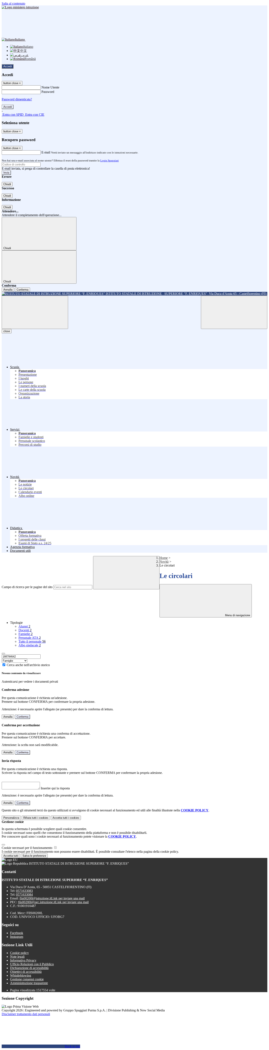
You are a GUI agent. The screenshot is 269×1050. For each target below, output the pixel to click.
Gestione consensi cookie (27, 979)
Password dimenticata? (17, 99)
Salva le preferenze (34, 855)
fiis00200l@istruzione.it (52, 898)
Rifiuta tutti (35, 817)
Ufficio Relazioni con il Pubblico (32, 964)
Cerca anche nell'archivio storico (28, 665)
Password (47, 92)
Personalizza (11, 817)
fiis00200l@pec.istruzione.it (53, 902)
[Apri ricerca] (234, 312)
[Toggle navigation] (35, 312)
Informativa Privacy (23, 960)
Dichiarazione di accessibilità (29, 968)
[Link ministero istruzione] (20, 7)
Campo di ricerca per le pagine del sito (27, 587)
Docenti (25, 630)
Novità (164, 561)
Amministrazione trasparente (29, 983)
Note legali (17, 956)
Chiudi (7, 184)
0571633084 (24, 894)
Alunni (24, 626)
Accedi (7, 66)
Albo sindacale (29, 645)
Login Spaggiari (109, 160)
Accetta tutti (66, 817)
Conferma (22, 289)
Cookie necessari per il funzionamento (27, 848)
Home (164, 558)
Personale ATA (29, 637)
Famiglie (25, 634)
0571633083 (24, 891)
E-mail (45, 152)
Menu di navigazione (237, 615)
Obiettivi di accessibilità (26, 971)
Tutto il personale (32, 641)
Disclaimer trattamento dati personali (26, 1014)
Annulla (7, 289)
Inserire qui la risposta (55, 788)
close (6, 331)
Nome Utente (50, 87)
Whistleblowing (20, 975)
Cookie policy (19, 953)
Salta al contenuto (13, 3)
